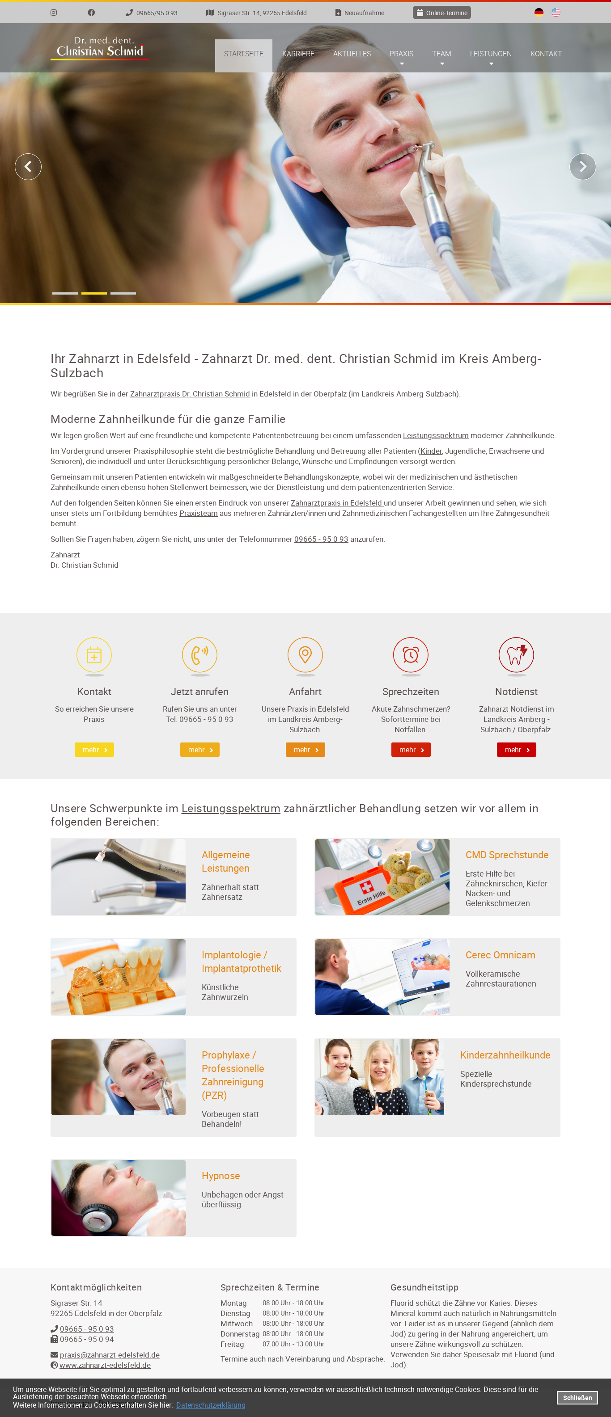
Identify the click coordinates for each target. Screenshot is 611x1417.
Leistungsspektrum (436, 435)
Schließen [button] (577, 1397)
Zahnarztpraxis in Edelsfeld (337, 503)
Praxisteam (198, 513)
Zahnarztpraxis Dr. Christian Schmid (190, 393)
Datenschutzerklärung (211, 1405)
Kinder (431, 451)
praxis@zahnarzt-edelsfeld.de (110, 1355)
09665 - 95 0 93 (321, 539)
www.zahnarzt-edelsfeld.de (105, 1365)
